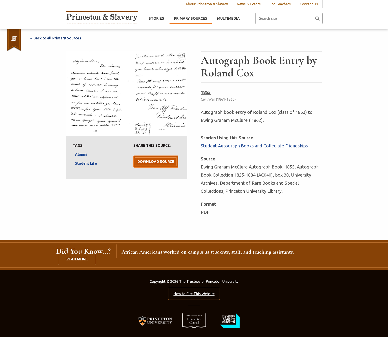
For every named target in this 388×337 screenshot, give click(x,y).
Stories (156, 18)
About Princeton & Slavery (206, 4)
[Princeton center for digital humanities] (229, 320)
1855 (206, 92)
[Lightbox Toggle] (126, 93)
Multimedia (228, 18)
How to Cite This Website (194, 294)
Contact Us (309, 4)
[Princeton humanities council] (192, 320)
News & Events (249, 4)
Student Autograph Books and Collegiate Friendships (254, 145)
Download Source (155, 162)
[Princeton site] (156, 320)
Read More (77, 259)
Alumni (81, 154)
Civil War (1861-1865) (218, 99)
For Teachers (280, 4)
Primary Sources (190, 18)
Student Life (86, 163)
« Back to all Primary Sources (55, 38)
